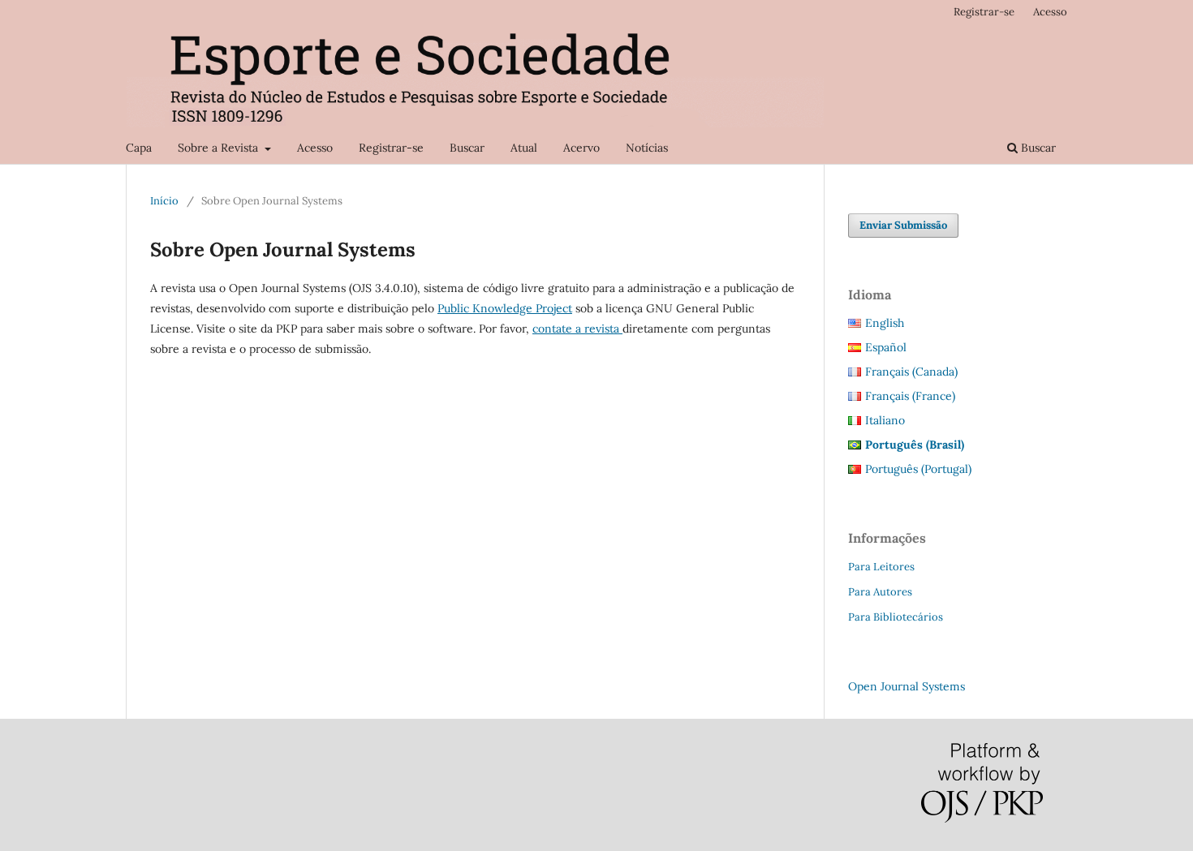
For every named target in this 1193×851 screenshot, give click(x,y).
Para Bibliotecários (895, 617)
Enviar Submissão (903, 225)
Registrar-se (391, 147)
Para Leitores (881, 567)
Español (886, 347)
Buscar (467, 147)
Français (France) (910, 396)
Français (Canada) (911, 371)
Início (164, 201)
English (884, 323)
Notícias (647, 147)
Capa (139, 147)
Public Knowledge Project (504, 308)
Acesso (315, 147)
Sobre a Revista (219, 147)
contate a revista (577, 328)
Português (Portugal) (918, 469)
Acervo (581, 147)
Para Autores (880, 592)
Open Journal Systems (906, 686)
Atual (523, 147)
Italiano (885, 420)
